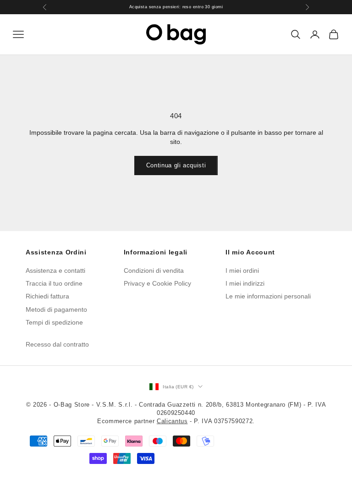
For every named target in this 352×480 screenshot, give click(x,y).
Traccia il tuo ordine (54, 283)
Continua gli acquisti (176, 165)
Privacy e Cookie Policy (157, 283)
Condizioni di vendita (154, 270)
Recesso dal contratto (57, 344)
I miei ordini (242, 270)
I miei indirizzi (245, 283)
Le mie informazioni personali (268, 296)
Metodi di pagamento (56, 309)
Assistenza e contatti (55, 270)
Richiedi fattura (47, 296)
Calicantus (172, 421)
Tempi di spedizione (54, 322)
